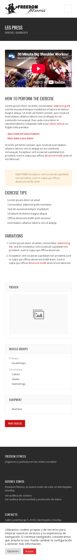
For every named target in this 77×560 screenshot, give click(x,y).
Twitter (13, 435)
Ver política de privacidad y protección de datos (33, 499)
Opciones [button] (13, 551)
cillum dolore (57, 123)
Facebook (7, 435)
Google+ (18, 435)
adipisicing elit (61, 106)
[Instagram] (9, 469)
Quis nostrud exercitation (23, 133)
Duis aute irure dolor (21, 138)
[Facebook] (6, 469)
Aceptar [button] (29, 551)
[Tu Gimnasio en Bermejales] (25, 9)
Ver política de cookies (18, 495)
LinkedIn (24, 435)
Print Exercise (15, 423)
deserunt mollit (53, 155)
